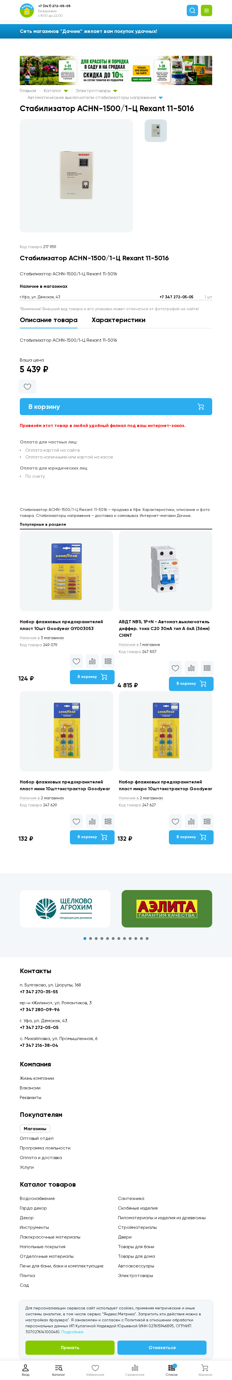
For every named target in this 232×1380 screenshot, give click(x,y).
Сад (24, 1285)
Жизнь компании (37, 1078)
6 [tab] (113, 938)
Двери (125, 1237)
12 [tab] (147, 938)
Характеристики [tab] (118, 320)
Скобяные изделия (138, 1208)
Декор (27, 1217)
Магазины (35, 1128)
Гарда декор (33, 1208)
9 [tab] (130, 938)
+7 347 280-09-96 (40, 1009)
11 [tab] (141, 938)
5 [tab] (107, 938)
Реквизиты (30, 1097)
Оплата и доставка (41, 1157)
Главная (28, 90)
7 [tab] (118, 938)
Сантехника (131, 1198)
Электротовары (94, 90)
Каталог (53, 90)
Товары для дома (136, 1256)
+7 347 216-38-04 (39, 1045)
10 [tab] (135, 938)
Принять (70, 1347)
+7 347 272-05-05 (176, 297)
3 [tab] (96, 938)
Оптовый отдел (36, 1138)
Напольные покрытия (42, 1246)
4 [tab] (101, 938)
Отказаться (162, 1347)
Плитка (27, 1275)
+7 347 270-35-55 (39, 991)
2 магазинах (42, 798)
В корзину (44, 406)
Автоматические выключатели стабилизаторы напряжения (92, 97)
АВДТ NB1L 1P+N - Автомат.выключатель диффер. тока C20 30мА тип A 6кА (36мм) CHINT (164, 628)
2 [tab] (90, 938)
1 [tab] (84, 938)
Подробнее (72, 1332)
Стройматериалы (137, 1227)
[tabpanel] (65, 908)
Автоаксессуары (136, 1266)
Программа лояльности (45, 1148)
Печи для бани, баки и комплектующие (62, 1266)
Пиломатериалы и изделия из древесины (162, 1217)
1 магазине (139, 644)
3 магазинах (42, 637)
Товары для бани (136, 1246)
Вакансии (30, 1088)
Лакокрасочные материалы (50, 1237)
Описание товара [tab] (49, 320)
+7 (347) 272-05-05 (54, 6)
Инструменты (34, 1227)
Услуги (27, 1167)
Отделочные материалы (47, 1256)
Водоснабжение (37, 1198)
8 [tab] (124, 938)
